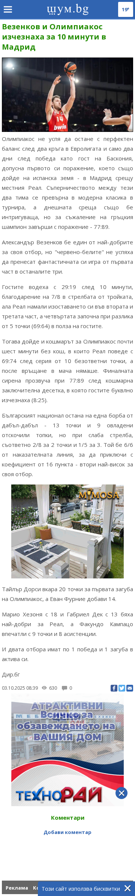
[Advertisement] (67, 847)
